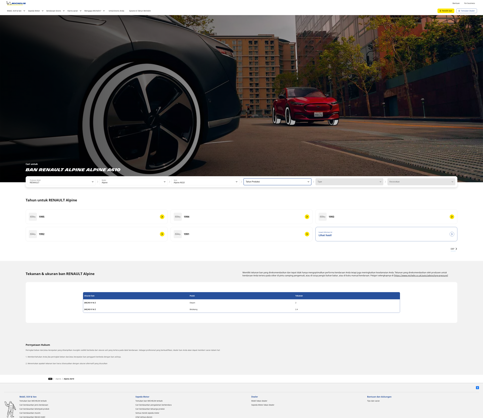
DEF (452, 248)
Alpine (58, 379)
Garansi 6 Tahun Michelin (140, 11)
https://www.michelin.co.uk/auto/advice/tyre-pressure (421, 275)
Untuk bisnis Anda (116, 11)
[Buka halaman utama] (16, 3)
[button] (92, 182)
